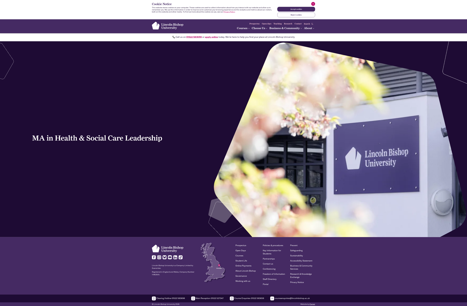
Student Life (241, 260)
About (308, 28)
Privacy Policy (229, 12)
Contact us (268, 263)
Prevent (293, 245)
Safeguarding (296, 250)
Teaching (278, 24)
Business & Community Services (301, 267)
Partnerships (269, 258)
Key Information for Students (272, 252)
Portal (265, 284)
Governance (241, 276)
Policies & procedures (273, 245)
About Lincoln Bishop (245, 270)
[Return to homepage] (167, 25)
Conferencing (269, 269)
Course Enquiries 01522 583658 (249, 298)
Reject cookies (296, 15)
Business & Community (284, 28)
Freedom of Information (274, 274)
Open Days (240, 250)
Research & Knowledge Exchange (301, 275)
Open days (266, 24)
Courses (242, 28)
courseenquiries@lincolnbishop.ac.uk (292, 298)
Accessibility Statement (301, 260)
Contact (298, 24)
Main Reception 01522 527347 (209, 298)
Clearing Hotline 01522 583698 (170, 298)
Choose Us (259, 28)
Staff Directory (270, 279)
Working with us (242, 281)
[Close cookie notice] (313, 4)
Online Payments (243, 265)
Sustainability (296, 255)
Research (288, 24)
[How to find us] (213, 262)
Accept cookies (296, 9)
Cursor (312, 304)
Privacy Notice (297, 282)
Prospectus (254, 24)
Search (307, 24)
